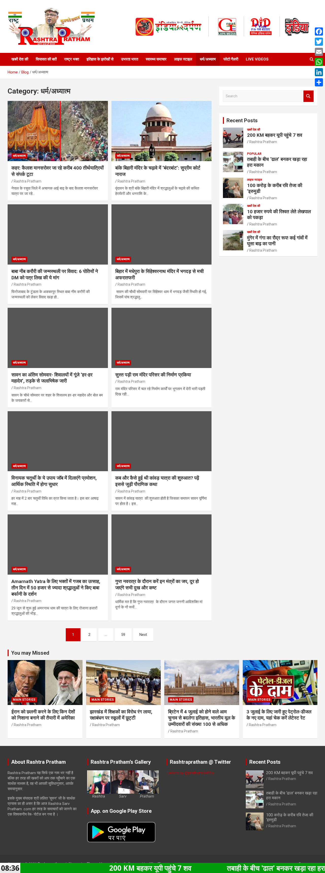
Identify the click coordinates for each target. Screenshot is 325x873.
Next (143, 634)
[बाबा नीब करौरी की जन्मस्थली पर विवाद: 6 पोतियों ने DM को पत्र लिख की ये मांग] (57, 234)
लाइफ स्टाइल (183, 59)
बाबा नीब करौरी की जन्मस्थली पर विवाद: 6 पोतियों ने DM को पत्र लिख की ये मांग (54, 274)
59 (123, 634)
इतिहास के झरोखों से (100, 59)
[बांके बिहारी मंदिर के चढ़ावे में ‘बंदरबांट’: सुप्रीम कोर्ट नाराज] (161, 131)
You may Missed (30, 653)
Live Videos (257, 59)
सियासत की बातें (46, 59)
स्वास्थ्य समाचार (156, 59)
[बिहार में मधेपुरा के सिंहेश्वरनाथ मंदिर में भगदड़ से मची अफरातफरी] (161, 234)
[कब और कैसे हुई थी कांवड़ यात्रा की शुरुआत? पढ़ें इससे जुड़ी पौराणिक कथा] (161, 441)
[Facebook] (319, 31)
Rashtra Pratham (27, 181)
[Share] (319, 82)
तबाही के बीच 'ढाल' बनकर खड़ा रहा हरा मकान (253, 868)
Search (308, 96)
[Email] (319, 52)
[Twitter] (319, 42)
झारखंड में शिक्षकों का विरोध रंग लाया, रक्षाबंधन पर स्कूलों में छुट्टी (121, 715)
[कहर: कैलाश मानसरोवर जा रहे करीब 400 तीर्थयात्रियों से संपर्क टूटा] (57, 131)
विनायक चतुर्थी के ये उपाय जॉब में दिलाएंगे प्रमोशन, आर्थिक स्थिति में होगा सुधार (54, 481)
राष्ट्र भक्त (71, 59)
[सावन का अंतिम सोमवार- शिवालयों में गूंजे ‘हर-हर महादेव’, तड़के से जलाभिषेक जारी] (57, 338)
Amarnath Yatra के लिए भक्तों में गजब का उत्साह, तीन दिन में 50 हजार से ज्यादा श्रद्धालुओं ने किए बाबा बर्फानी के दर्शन (55, 587)
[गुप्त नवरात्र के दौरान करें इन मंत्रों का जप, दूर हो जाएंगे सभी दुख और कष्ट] (161, 544)
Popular (254, 154)
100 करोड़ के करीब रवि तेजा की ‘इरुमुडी (274, 188)
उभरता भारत (129, 59)
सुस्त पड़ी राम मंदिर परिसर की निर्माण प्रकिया (153, 375)
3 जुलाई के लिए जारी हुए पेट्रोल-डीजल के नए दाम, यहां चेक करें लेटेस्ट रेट (279, 715)
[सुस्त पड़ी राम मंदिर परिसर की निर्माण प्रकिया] (161, 338)
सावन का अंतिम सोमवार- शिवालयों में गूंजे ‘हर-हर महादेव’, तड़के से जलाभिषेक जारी (51, 378)
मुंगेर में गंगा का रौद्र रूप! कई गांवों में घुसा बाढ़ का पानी (277, 241)
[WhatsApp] (319, 62)
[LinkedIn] (319, 72)
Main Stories (24, 699)
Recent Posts (242, 120)
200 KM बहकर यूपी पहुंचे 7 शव (274, 135)
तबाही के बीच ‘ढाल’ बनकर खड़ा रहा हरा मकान (277, 162)
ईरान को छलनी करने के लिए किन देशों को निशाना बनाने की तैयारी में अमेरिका (43, 715)
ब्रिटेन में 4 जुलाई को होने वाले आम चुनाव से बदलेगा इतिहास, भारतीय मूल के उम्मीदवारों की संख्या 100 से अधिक (201, 718)
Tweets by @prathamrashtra (190, 773)
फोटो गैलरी (230, 59)
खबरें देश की (19, 59)
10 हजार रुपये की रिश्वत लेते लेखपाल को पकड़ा (279, 214)
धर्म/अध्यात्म (208, 59)
